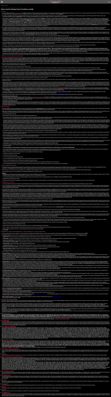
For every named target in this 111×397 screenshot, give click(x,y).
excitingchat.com (18, 13)
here (8, 21)
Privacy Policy (62, 86)
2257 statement (66, 51)
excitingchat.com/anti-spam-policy (62, 318)
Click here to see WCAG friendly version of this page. (11, 7)
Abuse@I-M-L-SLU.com (57, 296)
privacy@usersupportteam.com (40, 293)
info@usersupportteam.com (62, 92)
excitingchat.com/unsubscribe (38, 97)
